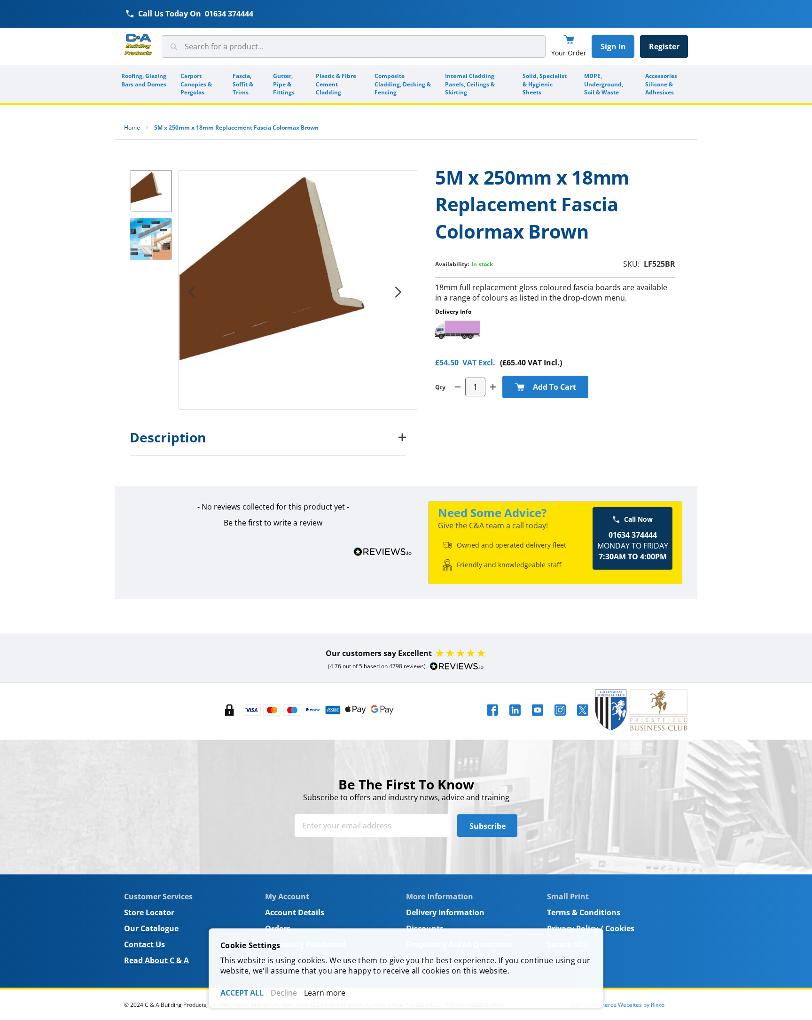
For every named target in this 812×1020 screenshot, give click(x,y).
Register (664, 46)
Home (132, 127)
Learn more (324, 993)
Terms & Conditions (583, 912)
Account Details (294, 912)
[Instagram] (560, 718)
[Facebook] (492, 718)
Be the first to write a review (273, 523)
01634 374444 (229, 13)
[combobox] (354, 46)
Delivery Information (445, 912)
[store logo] (138, 45)
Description (168, 437)
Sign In (613, 46)
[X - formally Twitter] (582, 718)
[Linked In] (515, 718)
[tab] (268, 437)
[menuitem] (144, 84)
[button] (398, 292)
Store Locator (149, 912)
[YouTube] (537, 718)
